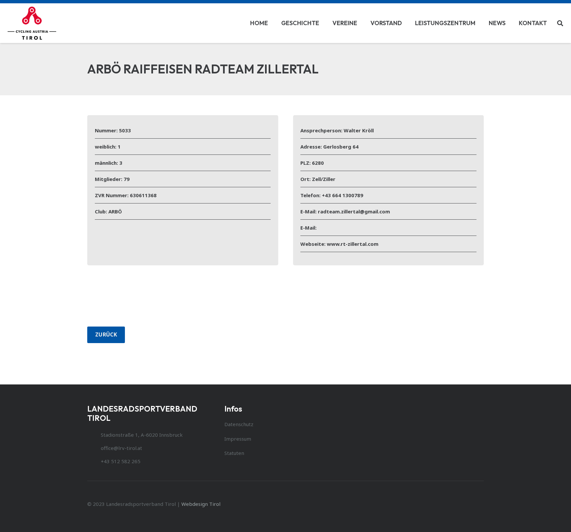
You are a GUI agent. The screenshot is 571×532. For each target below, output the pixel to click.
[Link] (32, 23)
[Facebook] (475, 504)
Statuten (234, 453)
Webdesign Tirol (200, 504)
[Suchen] (560, 23)
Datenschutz (238, 424)
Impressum (237, 438)
